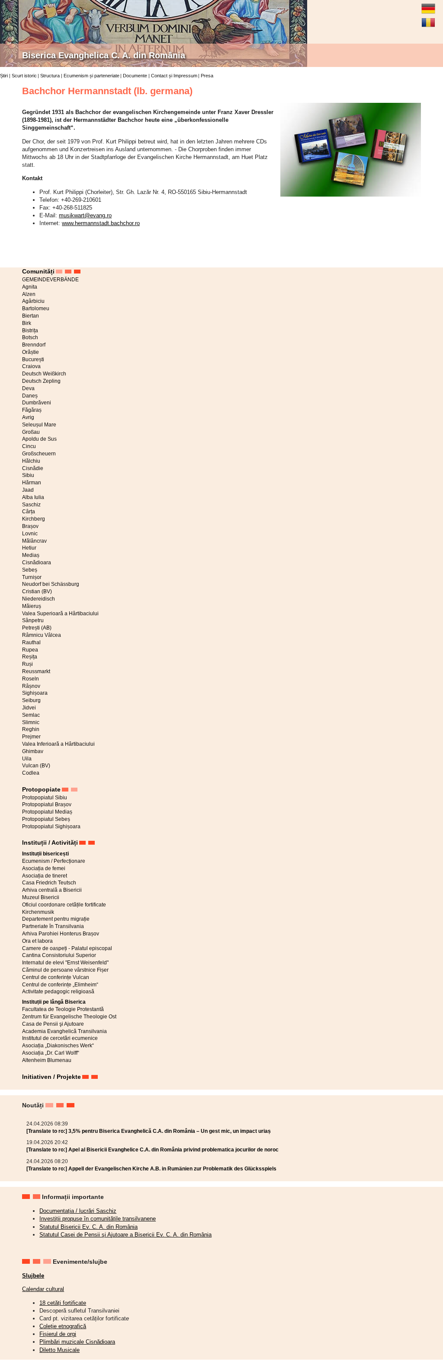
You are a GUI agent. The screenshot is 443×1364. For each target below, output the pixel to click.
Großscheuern (39, 454)
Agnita (29, 287)
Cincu (29, 446)
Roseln (30, 679)
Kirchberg (33, 519)
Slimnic (30, 722)
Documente (135, 75)
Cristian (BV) (37, 591)
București (33, 359)
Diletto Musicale (59, 1350)
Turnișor (32, 577)
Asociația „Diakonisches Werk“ (58, 1046)
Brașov (30, 526)
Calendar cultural (43, 1289)
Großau (31, 432)
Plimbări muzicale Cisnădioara (77, 1342)
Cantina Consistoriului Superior (59, 955)
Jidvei (29, 708)
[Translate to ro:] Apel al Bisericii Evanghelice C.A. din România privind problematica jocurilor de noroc (152, 1150)
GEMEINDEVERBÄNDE (50, 280)
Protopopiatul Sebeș (46, 819)
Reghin (30, 729)
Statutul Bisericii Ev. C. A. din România (88, 1227)
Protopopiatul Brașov (46, 804)
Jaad (28, 490)
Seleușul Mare (39, 425)
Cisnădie (32, 468)
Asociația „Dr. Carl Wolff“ (50, 1053)
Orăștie (30, 352)
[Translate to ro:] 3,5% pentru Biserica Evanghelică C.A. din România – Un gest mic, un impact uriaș (148, 1131)
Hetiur (29, 548)
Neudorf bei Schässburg (50, 584)
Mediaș (30, 555)
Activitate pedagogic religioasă (58, 992)
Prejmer (31, 737)
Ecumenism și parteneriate (91, 75)
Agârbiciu (33, 301)
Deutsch (428, 5)
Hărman (31, 483)
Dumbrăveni (36, 403)
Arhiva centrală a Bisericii (52, 890)
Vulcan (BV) (36, 766)
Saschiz (31, 505)
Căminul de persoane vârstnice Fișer (65, 970)
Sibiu (28, 475)
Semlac (31, 715)
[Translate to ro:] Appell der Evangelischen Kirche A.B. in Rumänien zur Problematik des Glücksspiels (151, 1169)
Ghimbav (32, 751)
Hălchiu (31, 461)
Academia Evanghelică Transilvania (64, 1031)
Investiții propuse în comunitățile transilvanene (97, 1218)
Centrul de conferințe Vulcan (55, 977)
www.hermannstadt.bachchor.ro (101, 223)
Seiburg (31, 700)
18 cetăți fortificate (62, 1303)
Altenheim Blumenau (46, 1060)
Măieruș (31, 606)
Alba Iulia (33, 497)
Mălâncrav (34, 541)
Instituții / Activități (50, 842)
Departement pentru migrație (56, 919)
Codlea (30, 773)
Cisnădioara (36, 563)
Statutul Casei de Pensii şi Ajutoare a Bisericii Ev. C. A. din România (125, 1234)
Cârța (28, 512)
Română (428, 19)
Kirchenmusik (38, 912)
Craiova (31, 366)
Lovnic (30, 534)
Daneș (30, 396)
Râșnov (31, 686)
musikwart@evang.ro (85, 215)
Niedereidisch (38, 599)
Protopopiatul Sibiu (44, 798)
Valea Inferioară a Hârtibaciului (58, 744)
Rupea (30, 650)
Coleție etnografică (62, 1326)
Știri (4, 75)
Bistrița (30, 330)
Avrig (28, 417)
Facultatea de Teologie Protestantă (63, 1009)
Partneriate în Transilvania (53, 926)
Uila (27, 759)
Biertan (30, 316)
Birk (26, 323)
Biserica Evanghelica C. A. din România (103, 55)
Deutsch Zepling (41, 381)
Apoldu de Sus (39, 439)
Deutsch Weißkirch (44, 374)
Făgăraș (32, 410)
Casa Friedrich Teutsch (49, 883)
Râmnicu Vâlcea (41, 635)
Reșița (29, 657)
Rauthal (31, 642)
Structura (50, 75)
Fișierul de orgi (57, 1334)
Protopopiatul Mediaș (47, 812)
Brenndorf (33, 345)
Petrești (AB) (36, 628)
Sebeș (29, 570)
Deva (28, 388)
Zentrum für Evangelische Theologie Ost (69, 1017)
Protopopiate (41, 789)
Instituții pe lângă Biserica (54, 1002)
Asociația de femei (43, 868)
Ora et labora (37, 941)
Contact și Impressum (174, 75)
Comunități (38, 271)
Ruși (27, 664)
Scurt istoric (24, 75)
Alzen (28, 294)
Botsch (30, 337)
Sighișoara (35, 693)
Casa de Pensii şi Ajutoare (53, 1024)
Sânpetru (33, 620)
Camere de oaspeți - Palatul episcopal (67, 948)
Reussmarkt (36, 671)
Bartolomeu (35, 308)
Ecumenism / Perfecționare (53, 861)
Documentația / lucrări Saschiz (77, 1211)
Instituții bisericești (45, 854)
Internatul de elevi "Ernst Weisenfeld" (65, 963)
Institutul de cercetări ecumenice (60, 1038)
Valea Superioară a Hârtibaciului (60, 613)
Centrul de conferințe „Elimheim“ (60, 985)
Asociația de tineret (44, 876)
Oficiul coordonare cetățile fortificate (64, 905)
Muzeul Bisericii (40, 897)
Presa (207, 75)
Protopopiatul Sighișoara (51, 826)
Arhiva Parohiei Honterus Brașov (60, 934)
